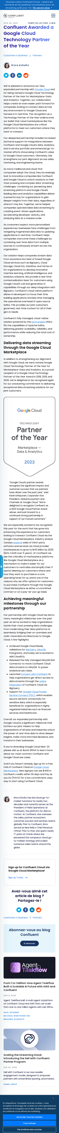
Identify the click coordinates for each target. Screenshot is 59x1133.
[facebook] (12, 75)
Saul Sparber (11, 1012)
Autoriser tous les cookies (29, 1117)
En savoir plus (41, 7)
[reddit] (25, 75)
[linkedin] (19, 75)
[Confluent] (14, 16)
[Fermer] (53, 1098)
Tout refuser (29, 1123)
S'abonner (29, 943)
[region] (29, 1114)
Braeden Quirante (14, 1019)
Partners (37, 55)
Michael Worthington (17, 1016)
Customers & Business (16, 55)
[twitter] (6, 75)
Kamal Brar (10, 1084)
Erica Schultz (20, 65)
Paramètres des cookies (29, 1129)
